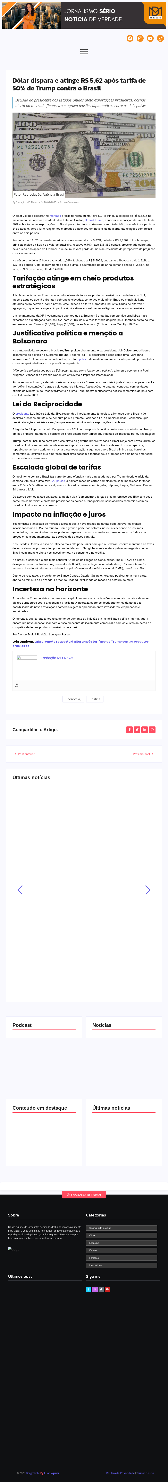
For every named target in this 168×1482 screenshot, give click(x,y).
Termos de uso (145, 1473)
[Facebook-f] (88, 1289)
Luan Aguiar (51, 1473)
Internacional (26, 853)
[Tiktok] (160, 38)
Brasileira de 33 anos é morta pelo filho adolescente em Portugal (83, 863)
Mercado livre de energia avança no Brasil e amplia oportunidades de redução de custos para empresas (79, 807)
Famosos (24, 905)
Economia (24, 797)
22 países (58, 480)
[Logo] (13, 1249)
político (83, 359)
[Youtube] (150, 38)
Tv (20, 957)
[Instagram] (140, 38)
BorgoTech (32, 1473)
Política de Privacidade (120, 1473)
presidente (23, 413)
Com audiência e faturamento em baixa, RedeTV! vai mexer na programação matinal (79, 966)
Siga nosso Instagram (85, 1194)
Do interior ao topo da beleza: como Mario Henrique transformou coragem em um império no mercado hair (81, 915)
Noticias (39, 797)
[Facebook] (130, 38)
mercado (55, 215)
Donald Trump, (94, 220)
